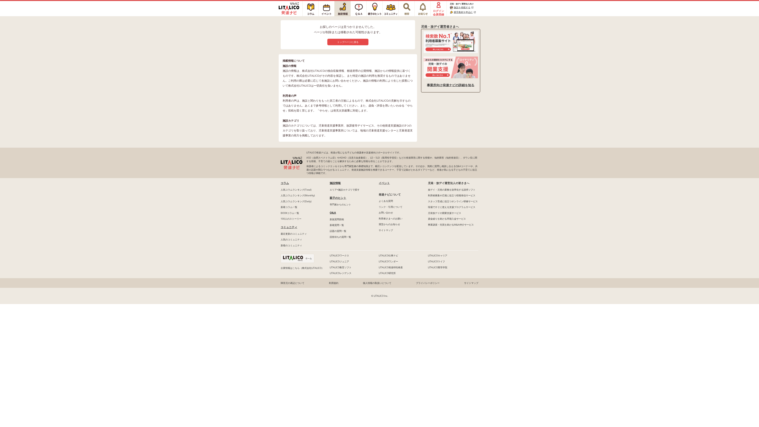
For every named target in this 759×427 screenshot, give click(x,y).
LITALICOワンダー (388, 261)
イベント (384, 183)
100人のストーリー (291, 218)
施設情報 (335, 183)
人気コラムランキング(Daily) (296, 201)
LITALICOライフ (436, 261)
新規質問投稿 (337, 219)
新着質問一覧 (337, 225)
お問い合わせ (386, 212)
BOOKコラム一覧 (290, 213)
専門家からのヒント (340, 204)
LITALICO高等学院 (437, 267)
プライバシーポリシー (428, 283)
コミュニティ (289, 227)
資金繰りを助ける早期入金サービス (447, 218)
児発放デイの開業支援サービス (444, 213)
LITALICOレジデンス (340, 273)
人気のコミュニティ (291, 239)
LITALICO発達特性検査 (391, 267)
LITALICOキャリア (437, 255)
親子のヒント (338, 198)
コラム (285, 183)
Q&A (333, 212)
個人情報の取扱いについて (377, 283)
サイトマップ (386, 230)
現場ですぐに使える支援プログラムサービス (451, 207)
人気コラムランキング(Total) (296, 189)
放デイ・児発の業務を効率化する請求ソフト (451, 189)
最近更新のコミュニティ (294, 233)
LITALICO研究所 (387, 273)
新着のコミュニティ (291, 245)
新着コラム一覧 (289, 207)
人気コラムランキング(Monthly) (298, 195)
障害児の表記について (292, 283)
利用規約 (333, 283)
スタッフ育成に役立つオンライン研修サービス (453, 201)
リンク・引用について (390, 207)
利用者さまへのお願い (390, 218)
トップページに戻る (348, 42)
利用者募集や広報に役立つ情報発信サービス (451, 195)
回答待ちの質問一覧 (340, 237)
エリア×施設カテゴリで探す (345, 189)
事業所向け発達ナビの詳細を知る (450, 85)
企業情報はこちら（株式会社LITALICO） (302, 268)
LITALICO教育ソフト (340, 267)
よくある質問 (386, 201)
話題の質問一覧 (338, 231)
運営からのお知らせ (389, 224)
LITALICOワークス (339, 255)
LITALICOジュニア (339, 261)
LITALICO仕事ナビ (388, 255)
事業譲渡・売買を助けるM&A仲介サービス (451, 224)
